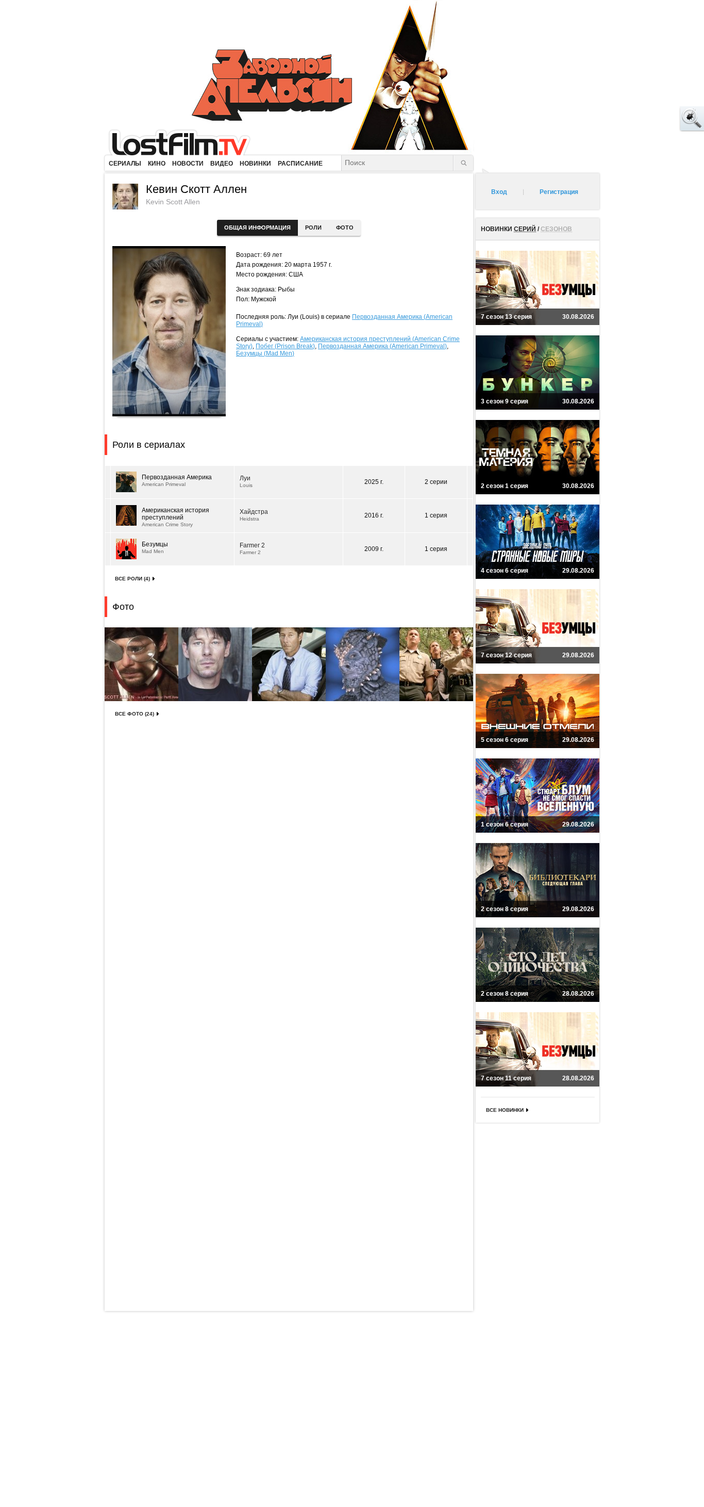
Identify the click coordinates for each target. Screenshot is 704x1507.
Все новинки (505, 1110)
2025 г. (373, 481)
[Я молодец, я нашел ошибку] (652, 118)
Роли (313, 227)
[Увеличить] (141, 664)
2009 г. (373, 549)
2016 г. (373, 515)
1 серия (436, 515)
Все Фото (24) (134, 713)
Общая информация (257, 227)
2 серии (436, 481)
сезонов (556, 229)
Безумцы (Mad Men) (265, 353)
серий (525, 229)
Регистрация (559, 192)
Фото (345, 227)
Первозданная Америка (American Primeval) (382, 346)
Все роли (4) (132, 578)
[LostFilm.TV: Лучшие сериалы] (184, 142)
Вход (499, 192)
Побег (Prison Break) (285, 346)
